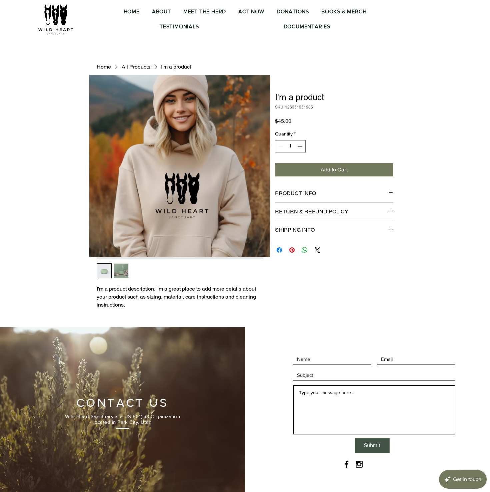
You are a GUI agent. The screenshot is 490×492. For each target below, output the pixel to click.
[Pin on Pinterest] (292, 250)
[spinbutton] (290, 146)
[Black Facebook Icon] (346, 464)
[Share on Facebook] (279, 250)
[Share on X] (317, 250)
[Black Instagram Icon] (359, 464)
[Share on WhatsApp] (305, 250)
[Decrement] (280, 146)
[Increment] (300, 146)
